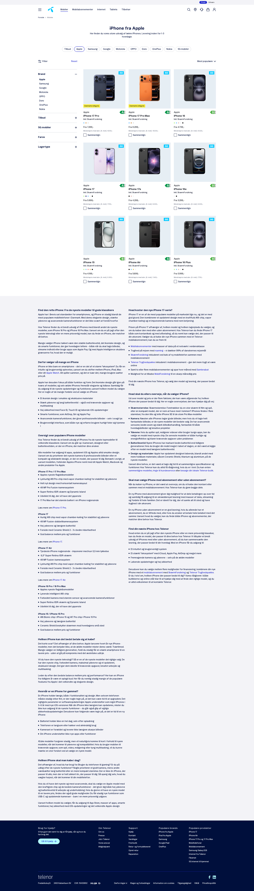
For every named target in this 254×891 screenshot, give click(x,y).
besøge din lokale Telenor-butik (197, 471)
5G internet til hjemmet (199, 862)
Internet (101, 9)
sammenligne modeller (140, 471)
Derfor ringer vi (120, 883)
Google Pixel (164, 843)
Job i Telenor (104, 839)
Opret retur (133, 850)
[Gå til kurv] (208, 9)
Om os (101, 832)
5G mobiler (44, 127)
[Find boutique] (195, 9)
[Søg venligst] (189, 9)
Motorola (43, 92)
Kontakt (132, 836)
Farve (41, 137)
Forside (41, 17)
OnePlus (43, 105)
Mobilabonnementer (82, 9)
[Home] (51, 9)
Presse (101, 836)
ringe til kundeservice (164, 471)
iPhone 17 (57, 542)
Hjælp (131, 832)
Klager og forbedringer (140, 883)
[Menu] (40, 9)
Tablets (113, 9)
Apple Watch (52, 373)
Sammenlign (94, 135)
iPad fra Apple (165, 836)
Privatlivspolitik (209, 883)
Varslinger (133, 839)
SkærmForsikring (139, 355)
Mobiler (64, 9)
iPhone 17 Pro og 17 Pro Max (201, 839)
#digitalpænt (104, 847)
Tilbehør (126, 9)
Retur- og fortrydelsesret (140, 847)
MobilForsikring (162, 374)
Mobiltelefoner (195, 843)
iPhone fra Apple (166, 832)
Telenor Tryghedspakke (143, 362)
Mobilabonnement (197, 847)
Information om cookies (163, 883)
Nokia (42, 109)
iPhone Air (193, 836)
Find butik (133, 843)
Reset (74, 61)
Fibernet (192, 858)
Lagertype (44, 147)
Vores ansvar (104, 843)
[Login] (214, 9)
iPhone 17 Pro (59, 508)
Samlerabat (203, 370)
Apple (42, 79)
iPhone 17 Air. (59, 580)
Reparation (133, 854)
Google (43, 88)
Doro (41, 101)
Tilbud (42, 118)
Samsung (44, 84)
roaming (159, 351)
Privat (203, 2)
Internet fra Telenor (197, 854)
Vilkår (196, 883)
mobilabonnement (153, 573)
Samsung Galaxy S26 (198, 850)
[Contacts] (201, 9)
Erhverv (211, 2)
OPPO (42, 96)
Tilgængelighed (184, 883)
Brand (41, 74)
